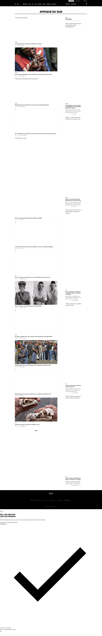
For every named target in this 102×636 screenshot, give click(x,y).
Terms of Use (47, 500)
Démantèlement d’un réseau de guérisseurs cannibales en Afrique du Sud (33, 365)
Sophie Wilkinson (23, 135)
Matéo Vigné (22, 45)
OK (0, 631)
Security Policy (53, 500)
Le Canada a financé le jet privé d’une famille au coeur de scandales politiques (34, 246)
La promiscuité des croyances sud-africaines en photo (28, 43)
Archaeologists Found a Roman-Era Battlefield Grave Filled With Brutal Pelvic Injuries (73, 106)
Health (66, 197)
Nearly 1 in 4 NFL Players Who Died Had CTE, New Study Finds (73, 200)
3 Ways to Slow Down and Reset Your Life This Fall (73, 386)
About (31, 500)
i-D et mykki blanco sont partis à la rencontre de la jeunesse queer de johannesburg (35, 133)
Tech (36, 4)
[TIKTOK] (52, 497)
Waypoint (49, 4)
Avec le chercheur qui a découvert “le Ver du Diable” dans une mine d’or (32, 277)
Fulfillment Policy (59, 500)
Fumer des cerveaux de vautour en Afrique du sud (27, 424)
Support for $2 (2, 522)
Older (36, 430)
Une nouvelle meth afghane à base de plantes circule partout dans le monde (33, 74)
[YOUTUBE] (54, 497)
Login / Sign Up (67, 500)
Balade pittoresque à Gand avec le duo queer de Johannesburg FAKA (32, 104)
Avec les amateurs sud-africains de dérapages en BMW (28, 218)
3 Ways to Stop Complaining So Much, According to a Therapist (73, 479)
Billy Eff (21, 248)
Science (66, 103)
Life (33, 4)
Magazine (25, 4)
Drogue (16, 72)
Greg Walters (22, 395)
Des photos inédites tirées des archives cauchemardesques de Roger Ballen (33, 336)
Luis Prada (74, 206)
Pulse (29, 4)
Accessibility (35, 500)
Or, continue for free (3, 524)
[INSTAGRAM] (50, 497)
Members (54, 4)
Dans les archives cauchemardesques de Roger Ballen (28, 306)
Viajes (16, 334)
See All (66, 17)
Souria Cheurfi (22, 106)
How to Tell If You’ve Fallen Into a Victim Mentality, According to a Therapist (73, 293)
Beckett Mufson (22, 307)
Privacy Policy (41, 500)
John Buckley (22, 219)
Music (44, 4)
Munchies (40, 4)
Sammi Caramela (75, 300)
